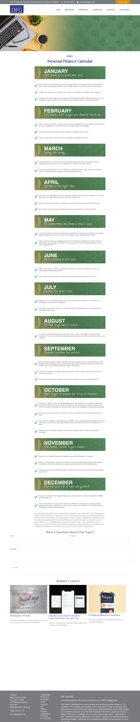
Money (43, 709)
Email (73, 536)
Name (12, 536)
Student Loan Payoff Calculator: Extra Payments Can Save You (65, 617)
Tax (42, 706)
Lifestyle (44, 711)
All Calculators (46, 718)
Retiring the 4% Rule (20, 615)
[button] (58, 9)
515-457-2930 (69, 2)
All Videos (44, 716)
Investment (44, 699)
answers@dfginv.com (87, 2)
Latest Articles (46, 714)
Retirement (45, 697)
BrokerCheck (112, 700)
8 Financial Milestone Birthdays (104, 615)
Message (13, 549)
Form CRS (69, 696)
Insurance (44, 704)
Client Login (122, 2)
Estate (43, 702)
